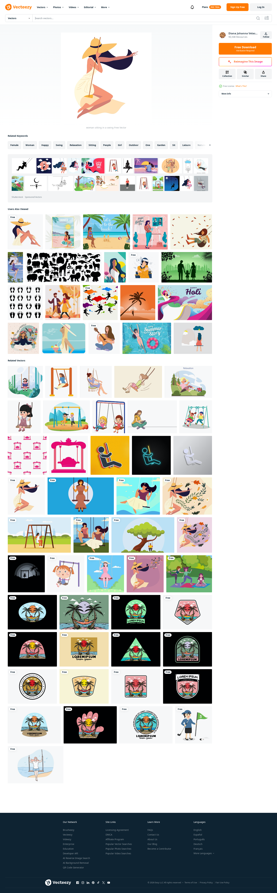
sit (173, 145)
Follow (266, 36)
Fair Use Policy (222, 882)
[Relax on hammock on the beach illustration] (32, 612)
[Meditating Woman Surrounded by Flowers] (23, 338)
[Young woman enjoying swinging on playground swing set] (61, 382)
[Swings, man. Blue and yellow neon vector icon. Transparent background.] (151, 455)
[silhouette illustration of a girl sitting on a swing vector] (26, 573)
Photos (57, 7)
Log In (260, 7)
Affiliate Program (115, 839)
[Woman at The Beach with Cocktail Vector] (64, 338)
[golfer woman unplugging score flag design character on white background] (193, 724)
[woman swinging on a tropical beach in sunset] (137, 302)
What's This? (241, 86)
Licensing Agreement (117, 829)
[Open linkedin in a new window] (88, 882)
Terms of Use (191, 882)
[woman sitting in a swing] (26, 496)
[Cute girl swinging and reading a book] (25, 382)
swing (59, 145)
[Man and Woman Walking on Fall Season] (62, 302)
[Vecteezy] (18, 7)
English (198, 829)
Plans (205, 7)
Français (198, 848)
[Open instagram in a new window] (82, 882)
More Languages (203, 853)
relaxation (75, 145)
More (104, 7)
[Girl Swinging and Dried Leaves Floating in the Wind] (191, 231)
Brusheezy (68, 829)
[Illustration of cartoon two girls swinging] (108, 416)
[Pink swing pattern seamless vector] (27, 455)
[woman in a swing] (145, 573)
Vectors (41, 7)
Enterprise (68, 844)
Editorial (88, 7)
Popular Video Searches (118, 853)
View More (201, 183)
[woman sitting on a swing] (187, 496)
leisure (186, 145)
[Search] (258, 18)
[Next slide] (207, 145)
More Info (226, 93)
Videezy (67, 839)
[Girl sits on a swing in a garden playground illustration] (39, 535)
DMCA (109, 834)
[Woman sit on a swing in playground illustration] (81, 496)
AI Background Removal (76, 862)
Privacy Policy (206, 882)
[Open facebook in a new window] (77, 882)
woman (30, 145)
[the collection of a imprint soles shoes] (25, 302)
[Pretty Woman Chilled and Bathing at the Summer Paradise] (63, 231)
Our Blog (152, 844)
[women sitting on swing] (91, 535)
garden (161, 145)
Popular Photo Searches (118, 848)
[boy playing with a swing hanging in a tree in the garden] (142, 535)
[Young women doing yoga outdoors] (189, 573)
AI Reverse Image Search (76, 858)
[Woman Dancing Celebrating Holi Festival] (185, 302)
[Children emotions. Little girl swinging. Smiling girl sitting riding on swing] (188, 382)
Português (199, 839)
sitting (92, 145)
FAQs (150, 829)
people (107, 145)
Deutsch (198, 844)
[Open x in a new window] (103, 882)
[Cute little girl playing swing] (65, 573)
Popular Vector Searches (119, 844)
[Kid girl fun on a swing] (24, 416)
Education (68, 848)
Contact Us (153, 834)
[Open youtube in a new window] (108, 882)
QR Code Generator (73, 867)
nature (201, 145)
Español (198, 834)
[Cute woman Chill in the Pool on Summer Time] (146, 338)
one (148, 145)
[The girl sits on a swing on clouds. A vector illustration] (100, 302)
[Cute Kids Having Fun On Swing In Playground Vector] (195, 416)
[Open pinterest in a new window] (93, 882)
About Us (152, 839)
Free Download (245, 48)
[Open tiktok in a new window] (98, 882)
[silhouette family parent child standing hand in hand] (186, 267)
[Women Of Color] (115, 267)
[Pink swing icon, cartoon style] (68, 455)
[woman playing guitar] (104, 338)
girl (120, 145)
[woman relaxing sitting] (25, 231)
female (14, 145)
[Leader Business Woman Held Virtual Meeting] (150, 231)
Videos (72, 7)
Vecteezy (67, 834)
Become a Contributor (159, 848)
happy (45, 145)
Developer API (70, 853)
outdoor (133, 145)
